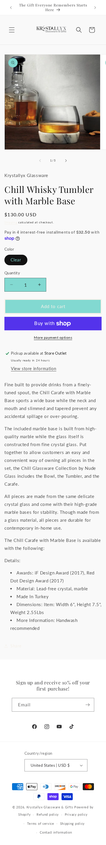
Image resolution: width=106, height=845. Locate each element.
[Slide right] (65, 160)
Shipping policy (72, 823)
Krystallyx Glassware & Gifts (49, 807)
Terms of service (40, 823)
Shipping (10, 222)
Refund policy (48, 814)
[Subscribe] (87, 705)
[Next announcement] (95, 7)
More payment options (53, 337)
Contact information (56, 832)
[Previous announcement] (10, 7)
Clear (16, 259)
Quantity (12, 273)
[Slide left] (40, 160)
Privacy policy (76, 814)
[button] (11, 29)
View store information (33, 368)
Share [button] (15, 645)
